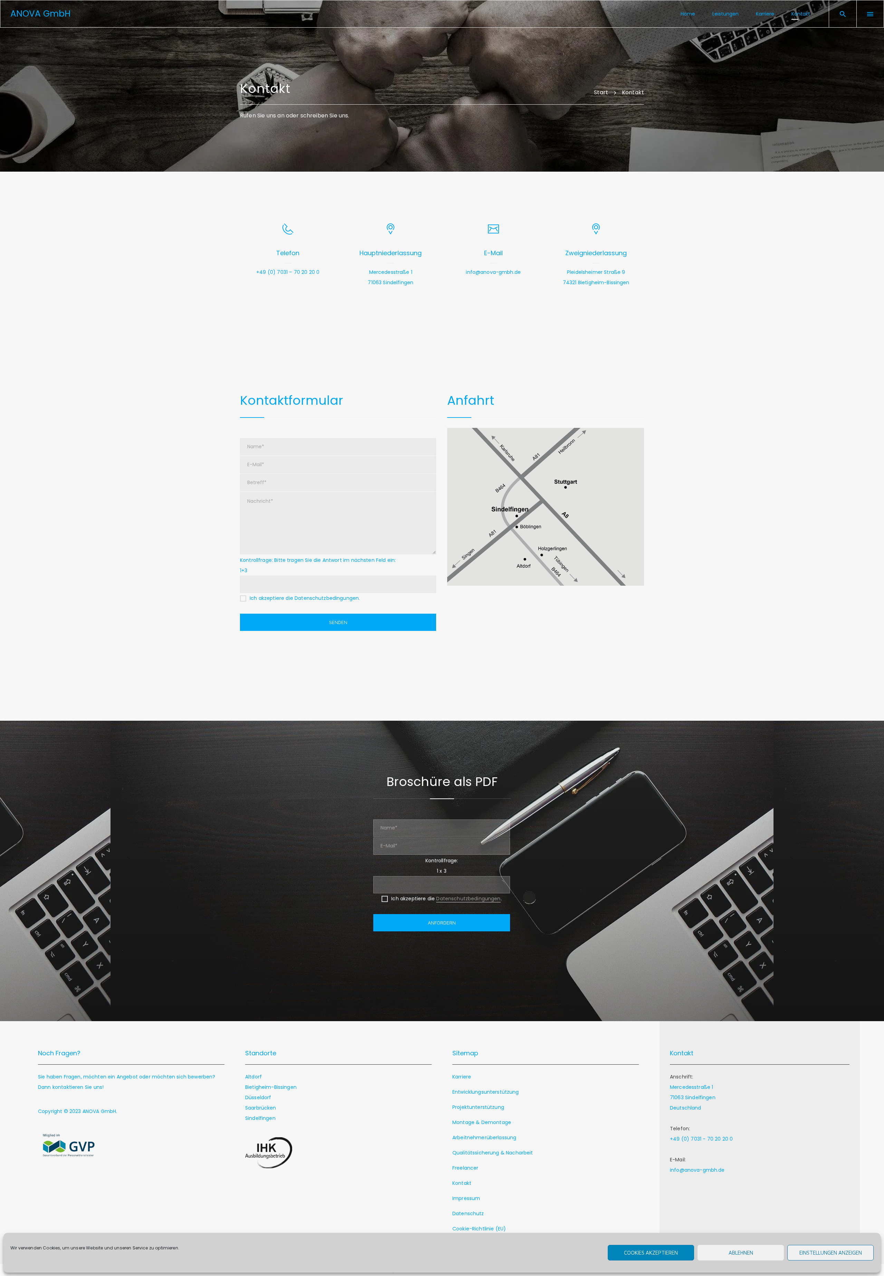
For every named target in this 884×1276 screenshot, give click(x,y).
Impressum (466, 1198)
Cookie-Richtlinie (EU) (479, 1228)
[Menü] (870, 14)
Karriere (461, 1076)
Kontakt (461, 1183)
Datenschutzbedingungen (327, 598)
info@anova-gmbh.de (493, 272)
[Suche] (843, 14)
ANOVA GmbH (99, 1111)
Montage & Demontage (481, 1122)
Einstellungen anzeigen (830, 1253)
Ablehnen (741, 1253)
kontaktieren (68, 1087)
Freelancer (465, 1167)
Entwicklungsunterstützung (485, 1091)
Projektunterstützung (478, 1107)
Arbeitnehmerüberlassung (484, 1137)
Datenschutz (468, 1213)
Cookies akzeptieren (651, 1253)
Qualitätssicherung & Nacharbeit (492, 1152)
